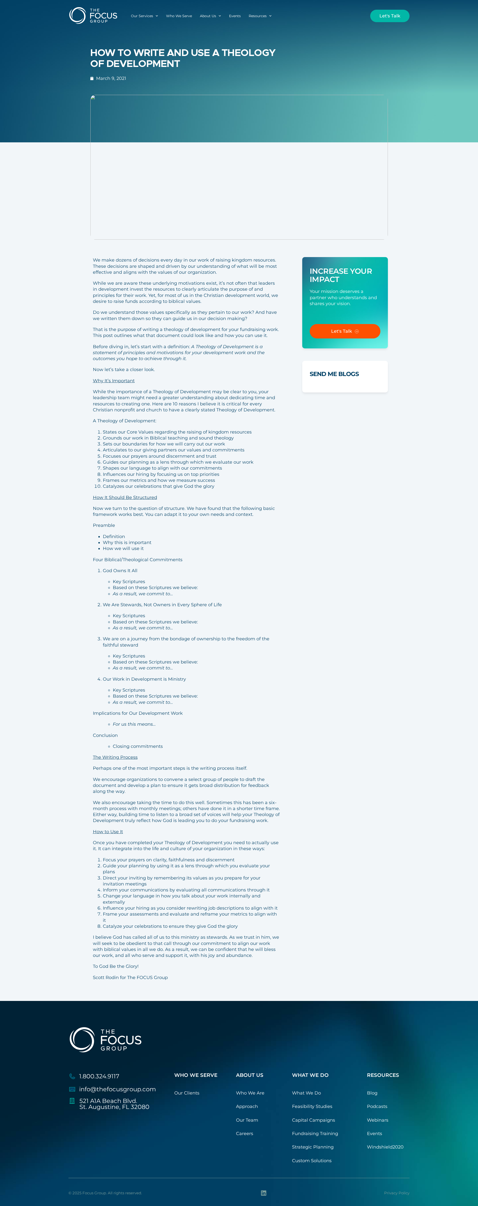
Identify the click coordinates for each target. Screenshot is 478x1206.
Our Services (142, 16)
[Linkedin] (264, 1193)
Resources (258, 16)
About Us (208, 16)
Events (235, 16)
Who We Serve (179, 16)
